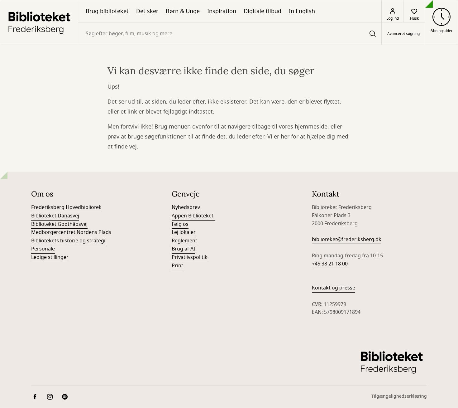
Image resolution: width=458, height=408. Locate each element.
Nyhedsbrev (186, 207)
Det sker (147, 11)
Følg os (180, 224)
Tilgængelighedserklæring (399, 396)
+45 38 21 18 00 (330, 264)
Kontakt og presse (333, 288)
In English (302, 11)
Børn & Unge (183, 11)
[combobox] (229, 33)
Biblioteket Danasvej (55, 216)
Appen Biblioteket (193, 216)
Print (177, 266)
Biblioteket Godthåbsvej (59, 224)
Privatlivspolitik (190, 257)
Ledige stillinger (50, 257)
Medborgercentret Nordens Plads (71, 232)
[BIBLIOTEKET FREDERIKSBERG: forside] (39, 22)
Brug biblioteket (107, 11)
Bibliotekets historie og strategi (68, 241)
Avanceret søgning (403, 33)
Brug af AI (183, 249)
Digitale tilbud (262, 11)
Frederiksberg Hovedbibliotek (66, 207)
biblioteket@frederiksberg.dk (346, 239)
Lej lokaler (184, 232)
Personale (43, 249)
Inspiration (221, 11)
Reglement (185, 241)
